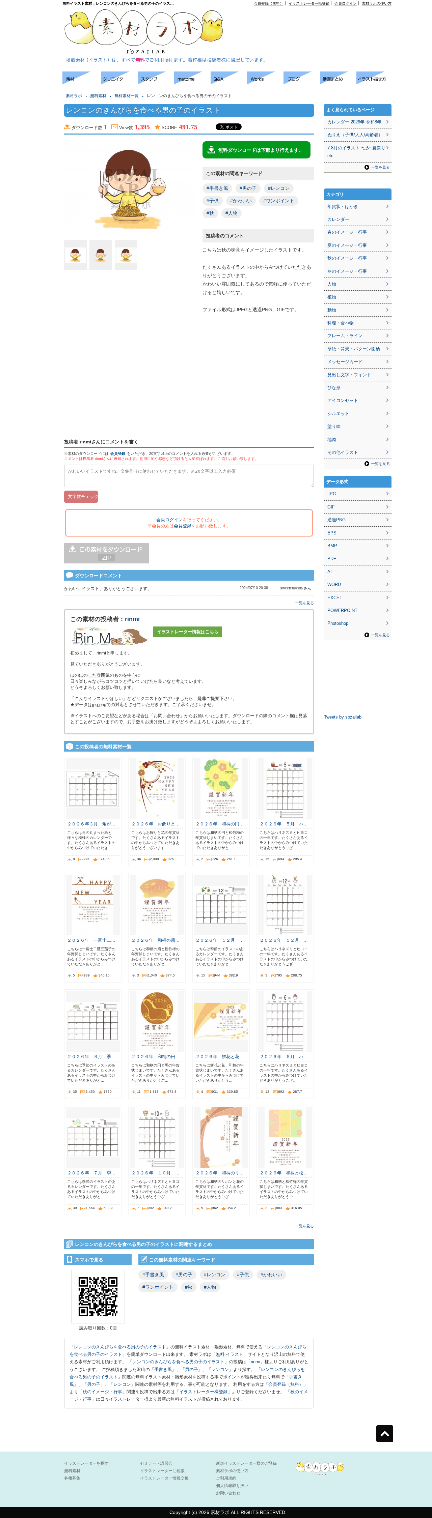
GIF (331, 506)
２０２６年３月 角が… (91, 823)
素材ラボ (74, 95)
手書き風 (163, 1369)
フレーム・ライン (344, 335)
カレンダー (338, 219)
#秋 (210, 213)
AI (329, 571)
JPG (331, 493)
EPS (331, 532)
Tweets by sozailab (342, 717)
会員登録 (117, 453)
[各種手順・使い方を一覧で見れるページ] (374, 82)
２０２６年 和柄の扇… (155, 940)
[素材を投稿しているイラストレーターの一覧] (119, 82)
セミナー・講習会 (156, 1463)
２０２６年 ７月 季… (91, 1172)
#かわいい (241, 200)
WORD (334, 584)
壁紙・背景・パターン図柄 (353, 348)
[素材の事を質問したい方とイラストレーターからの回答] (229, 82)
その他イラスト (342, 452)
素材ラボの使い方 (377, 3)
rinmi (132, 619)
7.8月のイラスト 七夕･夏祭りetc (356, 151)
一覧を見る (304, 603)
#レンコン (279, 188)
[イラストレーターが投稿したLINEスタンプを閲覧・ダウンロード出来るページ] (156, 82)
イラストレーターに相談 (162, 1470)
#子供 (213, 200)
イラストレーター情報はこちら (187, 631)
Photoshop (337, 623)
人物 (331, 284)
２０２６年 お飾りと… (155, 823)
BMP (332, 545)
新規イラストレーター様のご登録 (246, 1463)
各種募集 (72, 1478)
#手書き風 (217, 188)
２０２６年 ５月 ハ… (284, 823)
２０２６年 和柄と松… (284, 1172)
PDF (331, 558)
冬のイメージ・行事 (347, 271)
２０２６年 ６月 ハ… (284, 1056)
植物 (331, 296)
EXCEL (334, 597)
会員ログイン (345, 3)
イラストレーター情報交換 (164, 1478)
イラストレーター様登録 (309, 3)
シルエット (338, 413)
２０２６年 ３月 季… (91, 1056)
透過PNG (336, 519)
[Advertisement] (314, 20)
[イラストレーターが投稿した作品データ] (265, 82)
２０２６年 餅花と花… (219, 1056)
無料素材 (98, 95)
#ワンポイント (278, 200)
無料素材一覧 (126, 95)
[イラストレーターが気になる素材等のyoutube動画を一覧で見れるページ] (338, 82)
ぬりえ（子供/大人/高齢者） (355, 134)
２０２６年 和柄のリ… (219, 1172)
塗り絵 (334, 426)
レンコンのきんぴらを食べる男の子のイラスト (120, 1346)
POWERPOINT (342, 610)
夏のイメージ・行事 (347, 245)
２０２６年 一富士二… (91, 940)
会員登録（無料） (269, 3)
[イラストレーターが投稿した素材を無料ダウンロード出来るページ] (81, 82)
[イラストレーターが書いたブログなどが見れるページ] (302, 82)
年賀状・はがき (342, 206)
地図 (331, 439)
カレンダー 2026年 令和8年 (354, 121)
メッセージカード (344, 361)
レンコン (220, 1369)
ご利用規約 (226, 1478)
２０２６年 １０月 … (155, 1172)
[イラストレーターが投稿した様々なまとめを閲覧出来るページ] (192, 82)
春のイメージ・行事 (347, 232)
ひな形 (334, 387)
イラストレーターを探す (86, 1463)
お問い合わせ (228, 1493)
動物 (331, 310)
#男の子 (248, 188)
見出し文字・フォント (349, 374)
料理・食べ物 (340, 322)
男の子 (191, 1369)
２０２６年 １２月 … (219, 940)
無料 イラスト (229, 1354)
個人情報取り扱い (232, 1485)
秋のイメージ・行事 (102, 1391)
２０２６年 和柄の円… (219, 823)
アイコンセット (342, 400)
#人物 (231, 213)
